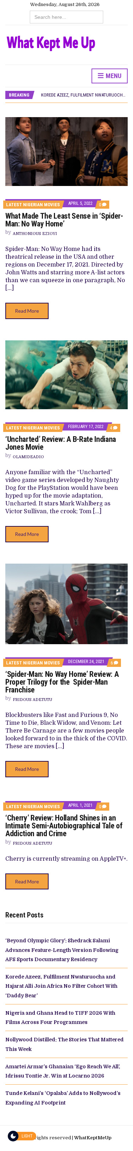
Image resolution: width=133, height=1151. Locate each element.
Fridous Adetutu (32, 699)
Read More (27, 311)
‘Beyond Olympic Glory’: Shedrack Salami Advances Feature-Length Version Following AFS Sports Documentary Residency (61, 950)
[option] (84, 95)
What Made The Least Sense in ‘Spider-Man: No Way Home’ (64, 220)
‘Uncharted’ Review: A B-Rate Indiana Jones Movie (60, 443)
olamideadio (28, 457)
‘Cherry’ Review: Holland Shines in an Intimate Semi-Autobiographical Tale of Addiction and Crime (63, 825)
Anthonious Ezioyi (35, 233)
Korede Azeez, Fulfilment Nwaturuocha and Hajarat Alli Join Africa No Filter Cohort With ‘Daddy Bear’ (61, 986)
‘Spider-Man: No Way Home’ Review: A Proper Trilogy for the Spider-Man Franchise (61, 682)
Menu (112, 76)
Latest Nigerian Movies (33, 204)
